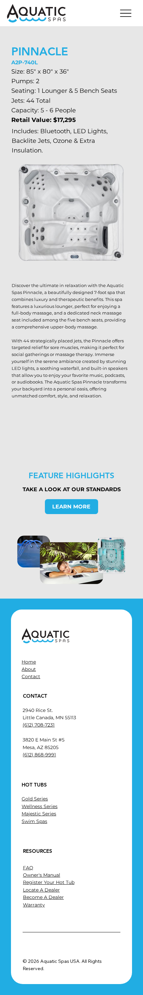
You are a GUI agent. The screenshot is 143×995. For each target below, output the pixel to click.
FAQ (28, 868)
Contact (31, 676)
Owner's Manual (41, 875)
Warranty (34, 905)
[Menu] (126, 13)
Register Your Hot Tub (48, 882)
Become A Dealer (43, 897)
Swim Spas (34, 821)
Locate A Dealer (41, 890)
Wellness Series (40, 806)
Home (29, 662)
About (29, 669)
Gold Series (35, 799)
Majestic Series (39, 814)
